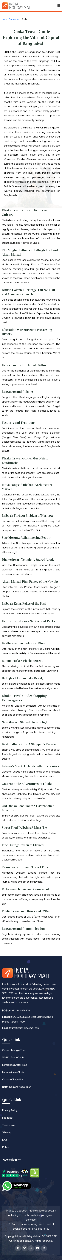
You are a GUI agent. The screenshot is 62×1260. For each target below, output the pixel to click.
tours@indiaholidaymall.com (24, 1028)
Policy (5, 1147)
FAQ (4, 1139)
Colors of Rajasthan (13, 1079)
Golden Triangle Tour (13, 1050)
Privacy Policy (9, 1110)
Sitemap (6, 1132)
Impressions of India (13, 1072)
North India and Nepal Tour (16, 1086)
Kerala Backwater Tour (14, 1064)
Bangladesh (14, 19)
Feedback (7, 1117)
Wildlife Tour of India (13, 1057)
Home (4, 19)
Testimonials (9, 1125)
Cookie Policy (41, 1228)
